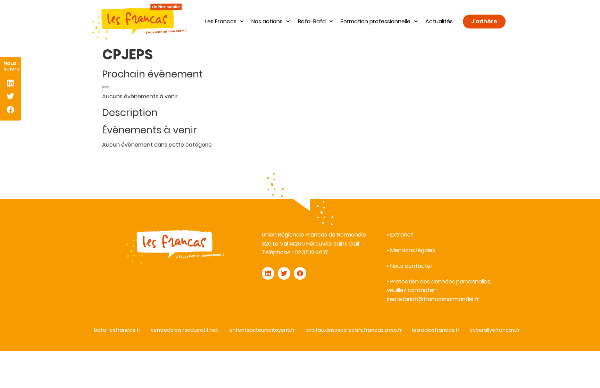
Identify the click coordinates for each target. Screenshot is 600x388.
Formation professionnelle (375, 21)
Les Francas (220, 21)
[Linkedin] (10, 83)
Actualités (439, 21)
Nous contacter (411, 266)
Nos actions (267, 21)
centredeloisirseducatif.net (184, 330)
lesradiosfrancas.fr (435, 330)
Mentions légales (412, 250)
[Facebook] (10, 109)
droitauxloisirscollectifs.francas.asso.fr (354, 330)
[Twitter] (10, 96)
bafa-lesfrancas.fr (117, 330)
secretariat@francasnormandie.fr (433, 299)
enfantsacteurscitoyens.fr (262, 330)
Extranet (401, 235)
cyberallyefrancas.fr (495, 330)
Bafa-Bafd (312, 21)
